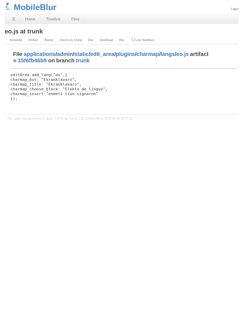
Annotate (16, 40)
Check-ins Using (70, 40)
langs (168, 54)
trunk (83, 60)
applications (40, 54)
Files (75, 19)
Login (234, 9)
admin (65, 54)
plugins (125, 54)
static (81, 54)
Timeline (53, 19)
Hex (122, 40)
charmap (147, 54)
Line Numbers (145, 40)
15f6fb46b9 (32, 60)
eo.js (182, 54)
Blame (48, 40)
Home (30, 19)
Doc (90, 40)
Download (106, 40)
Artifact (33, 40)
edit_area (102, 54)
